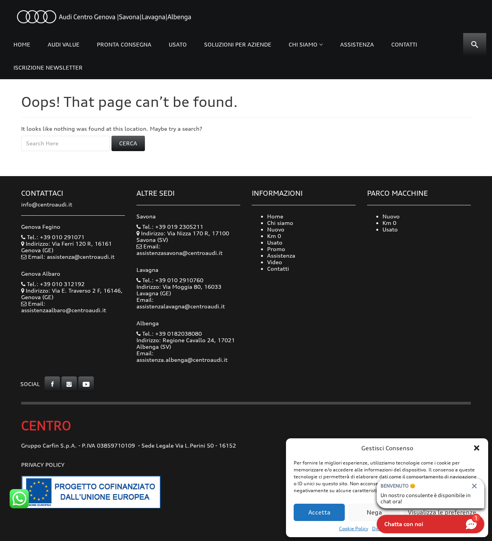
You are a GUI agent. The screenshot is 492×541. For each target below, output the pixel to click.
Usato (178, 44)
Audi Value (64, 44)
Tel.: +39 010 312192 (55, 284)
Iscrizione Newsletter (48, 67)
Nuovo (275, 229)
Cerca (128, 143)
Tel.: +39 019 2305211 (172, 226)
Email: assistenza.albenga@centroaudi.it (182, 356)
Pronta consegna (124, 44)
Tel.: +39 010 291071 (55, 237)
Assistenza (357, 44)
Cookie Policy (353, 528)
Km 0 (274, 236)
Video (274, 262)
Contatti (404, 44)
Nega (374, 512)
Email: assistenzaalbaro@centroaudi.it (63, 306)
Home (21, 44)
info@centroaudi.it (46, 204)
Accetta (319, 512)
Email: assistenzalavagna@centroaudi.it (180, 303)
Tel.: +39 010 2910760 (172, 280)
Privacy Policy (43, 464)
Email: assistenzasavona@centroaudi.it (179, 249)
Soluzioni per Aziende (237, 44)
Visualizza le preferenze (442, 512)
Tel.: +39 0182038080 (171, 333)
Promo (276, 249)
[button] (476, 448)
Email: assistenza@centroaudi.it (71, 256)
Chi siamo (303, 44)
